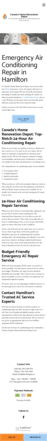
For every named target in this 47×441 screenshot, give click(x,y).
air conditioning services (30, 97)
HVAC (7, 89)
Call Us (11, 437)
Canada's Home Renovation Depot (24, 16)
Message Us (35, 437)
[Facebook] (23, 417)
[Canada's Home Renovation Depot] (5, 16)
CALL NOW (23, 119)
